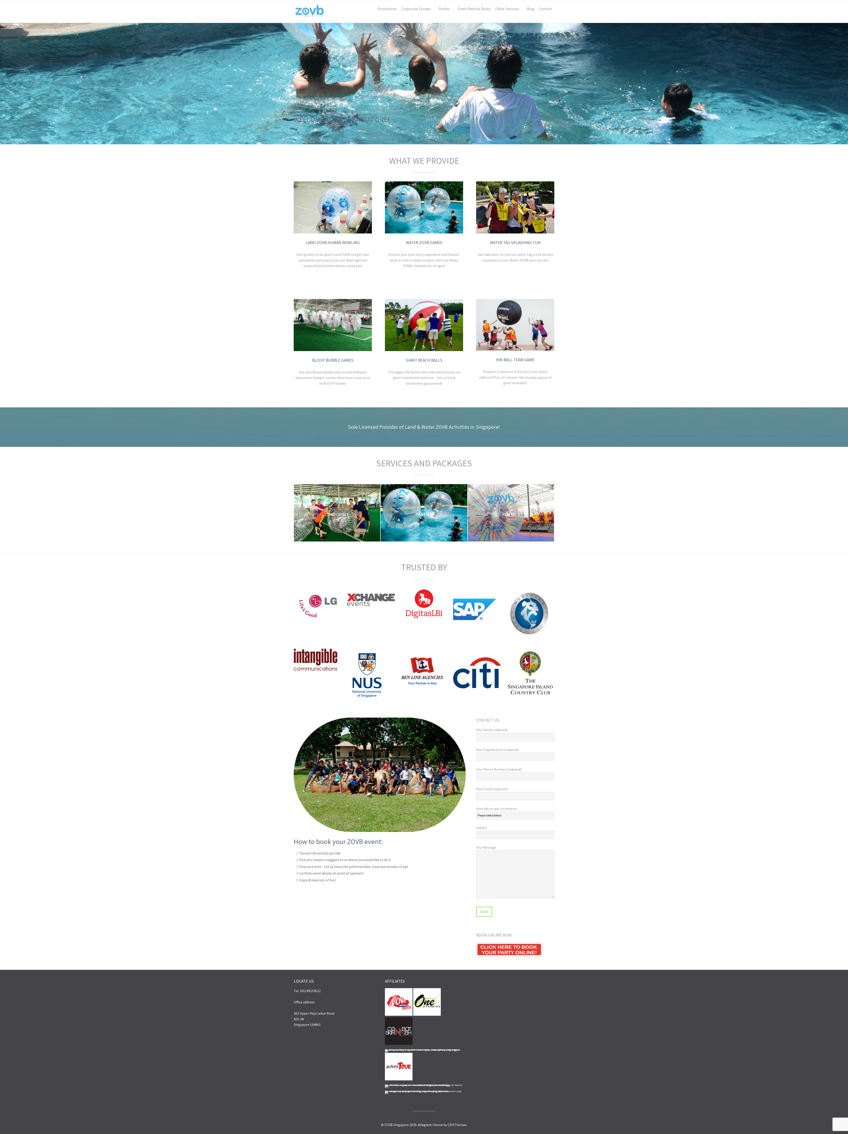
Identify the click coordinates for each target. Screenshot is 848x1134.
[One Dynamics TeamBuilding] (427, 1014)
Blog (530, 8)
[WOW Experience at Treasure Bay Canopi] (399, 1014)
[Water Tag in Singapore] (424, 1049)
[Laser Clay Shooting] (424, 1091)
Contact (545, 8)
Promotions (387, 8)
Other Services (507, 8)
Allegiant (425, 1125)
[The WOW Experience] (424, 1084)
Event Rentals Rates (474, 8)
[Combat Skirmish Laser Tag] (399, 1043)
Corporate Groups (416, 8)
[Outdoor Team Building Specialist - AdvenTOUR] (399, 1079)
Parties (444, 8)
